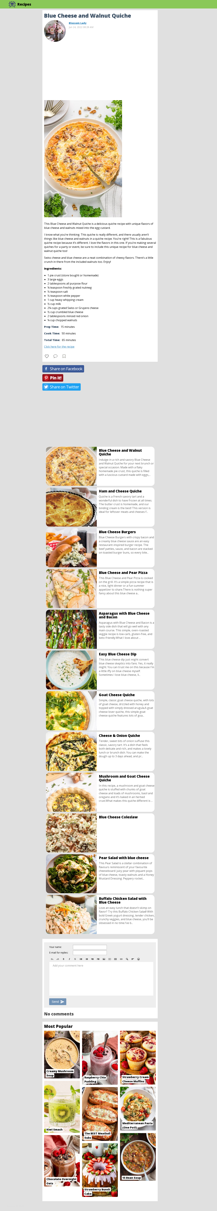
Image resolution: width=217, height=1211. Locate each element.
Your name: (55, 947)
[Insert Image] (104, 959)
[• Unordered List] (81, 959)
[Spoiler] (127, 959)
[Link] (121, 959)
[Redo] (58, 959)
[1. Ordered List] (87, 959)
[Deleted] (75, 959)
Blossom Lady (77, 23)
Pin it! (55, 378)
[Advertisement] (184, 61)
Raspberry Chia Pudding (95, 1080)
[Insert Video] (110, 959)
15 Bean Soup (131, 1178)
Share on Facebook (66, 368)
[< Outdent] (92, 959)
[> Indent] (98, 959)
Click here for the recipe (59, 346)
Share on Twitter (64, 387)
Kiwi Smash (54, 1129)
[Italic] (69, 959)
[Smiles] (138, 959)
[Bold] (63, 959)
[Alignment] (133, 959)
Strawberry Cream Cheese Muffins (135, 1079)
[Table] (115, 959)
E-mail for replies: (58, 952)
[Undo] (52, 959)
